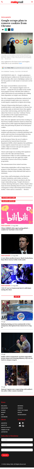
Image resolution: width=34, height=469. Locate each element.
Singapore (4, 408)
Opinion (20, 408)
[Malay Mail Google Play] (23, 424)
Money (3, 412)
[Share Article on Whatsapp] (6, 30)
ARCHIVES (4, 423)
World (3, 410)
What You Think (23, 410)
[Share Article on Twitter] (9, 30)
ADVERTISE (4, 431)
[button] (30, 67)
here (20, 63)
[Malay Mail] (17, 3)
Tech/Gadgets (22, 414)
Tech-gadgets (6, 17)
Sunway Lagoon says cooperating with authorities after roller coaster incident (16, 390)
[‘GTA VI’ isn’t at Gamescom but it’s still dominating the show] (17, 274)
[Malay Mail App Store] (20, 424)
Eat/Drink (4, 416)
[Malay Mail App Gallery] (20, 427)
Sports (20, 412)
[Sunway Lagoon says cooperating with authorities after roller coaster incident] (17, 375)
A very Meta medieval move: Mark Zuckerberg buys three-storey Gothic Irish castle (17, 259)
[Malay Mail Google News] (23, 427)
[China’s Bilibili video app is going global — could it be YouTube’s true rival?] (17, 214)
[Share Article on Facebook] (12, 30)
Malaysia (4, 405)
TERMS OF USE (5, 429)
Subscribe (5, 455)
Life (2, 414)
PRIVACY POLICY (6, 427)
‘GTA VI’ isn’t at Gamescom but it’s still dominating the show (16, 289)
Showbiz (20, 405)
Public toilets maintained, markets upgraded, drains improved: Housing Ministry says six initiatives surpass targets (17, 358)
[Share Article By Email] (3, 30)
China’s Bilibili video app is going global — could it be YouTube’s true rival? (15, 229)
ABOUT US (4, 425)
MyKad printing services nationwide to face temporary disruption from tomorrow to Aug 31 (16, 325)
